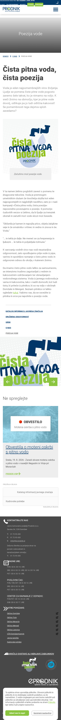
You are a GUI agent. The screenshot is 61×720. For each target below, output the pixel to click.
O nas (2, 5)
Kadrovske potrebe (14, 642)
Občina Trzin (12, 617)
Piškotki (51, 702)
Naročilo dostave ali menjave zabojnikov (30, 653)
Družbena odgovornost (17, 316)
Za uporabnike (12, 5)
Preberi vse (12, 473)
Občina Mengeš (13, 625)
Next (53, 382)
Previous (8, 382)
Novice (23, 5)
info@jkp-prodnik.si (17, 541)
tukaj (15, 292)
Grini (8, 322)
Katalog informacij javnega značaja (24, 311)
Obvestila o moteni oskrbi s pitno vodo (29, 449)
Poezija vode (12, 333)
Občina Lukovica (13, 630)
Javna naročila (13, 638)
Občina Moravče (13, 621)
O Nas (14, 56)
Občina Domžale (13, 613)
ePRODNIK (39, 5)
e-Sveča (30, 5)
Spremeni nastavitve (42, 713)
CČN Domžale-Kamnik (15, 634)
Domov (6, 56)
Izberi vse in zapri (17, 713)
